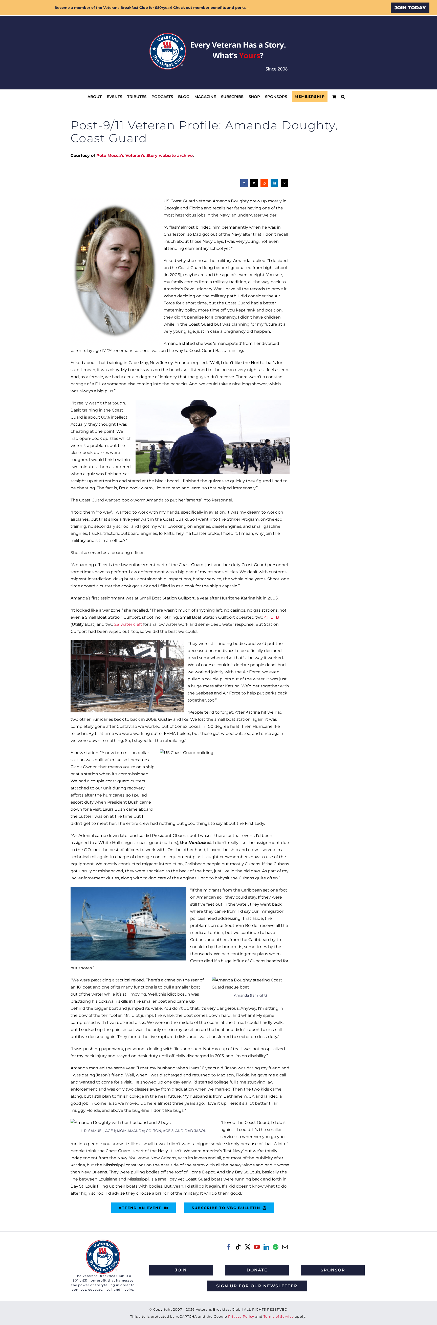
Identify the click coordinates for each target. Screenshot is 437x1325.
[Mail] (285, 1247)
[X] (254, 183)
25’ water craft (128, 624)
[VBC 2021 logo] (103, 1241)
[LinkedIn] (274, 183)
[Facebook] (244, 183)
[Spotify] (275, 1247)
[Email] (284, 183)
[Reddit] (264, 183)
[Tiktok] (238, 1247)
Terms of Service (279, 1316)
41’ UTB (271, 617)
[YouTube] (257, 1247)
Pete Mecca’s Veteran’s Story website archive (144, 155)
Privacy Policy (241, 1316)
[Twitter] (247, 1247)
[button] (343, 97)
